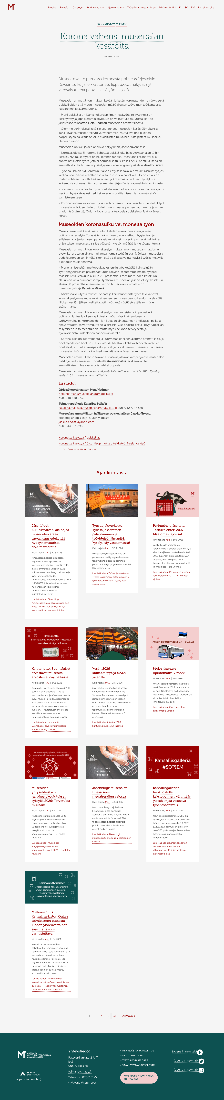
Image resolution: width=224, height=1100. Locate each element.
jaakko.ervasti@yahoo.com (76, 422)
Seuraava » (128, 1016)
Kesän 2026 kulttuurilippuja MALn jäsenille (109, 673)
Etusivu (52, 7)
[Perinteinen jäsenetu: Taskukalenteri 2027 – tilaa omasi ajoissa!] (172, 501)
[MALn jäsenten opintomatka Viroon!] (172, 644)
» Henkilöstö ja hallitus (137, 1050)
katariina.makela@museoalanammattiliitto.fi (88, 408)
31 (114, 1016)
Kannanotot (106, 24)
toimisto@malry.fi (80, 1071)
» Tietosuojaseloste (134, 1060)
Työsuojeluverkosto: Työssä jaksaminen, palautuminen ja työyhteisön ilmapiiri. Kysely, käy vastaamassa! (111, 534)
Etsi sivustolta (206, 7)
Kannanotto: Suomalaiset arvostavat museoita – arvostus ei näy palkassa (51, 673)
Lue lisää (50, 605)
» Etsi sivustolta (131, 1055)
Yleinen (121, 24)
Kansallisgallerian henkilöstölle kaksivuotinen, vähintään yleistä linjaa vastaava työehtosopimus (172, 796)
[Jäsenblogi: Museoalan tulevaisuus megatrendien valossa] (112, 765)
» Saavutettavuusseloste (137, 1065)
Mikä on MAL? (167, 7)
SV (186, 7)
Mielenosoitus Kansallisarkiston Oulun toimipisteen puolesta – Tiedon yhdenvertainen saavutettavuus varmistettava (50, 923)
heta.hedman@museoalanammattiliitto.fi (86, 394)
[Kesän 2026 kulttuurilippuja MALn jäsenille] (112, 660)
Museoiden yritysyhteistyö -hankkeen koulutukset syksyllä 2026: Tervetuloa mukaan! (51, 796)
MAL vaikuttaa (95, 7)
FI (180, 7)
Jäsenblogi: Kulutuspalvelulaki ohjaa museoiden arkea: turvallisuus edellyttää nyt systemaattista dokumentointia (50, 536)
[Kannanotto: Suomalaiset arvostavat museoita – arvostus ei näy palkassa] (51, 644)
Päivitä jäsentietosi (84, 1082)
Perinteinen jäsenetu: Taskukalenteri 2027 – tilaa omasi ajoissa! (170, 530)
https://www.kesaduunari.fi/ (77, 449)
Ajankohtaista (115, 7)
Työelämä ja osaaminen (141, 7)
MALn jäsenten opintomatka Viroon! (169, 671)
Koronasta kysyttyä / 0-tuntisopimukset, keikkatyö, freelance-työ (102, 443)
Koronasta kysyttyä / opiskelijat (79, 437)
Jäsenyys (78, 7)
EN (193, 7)
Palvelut (64, 7)
